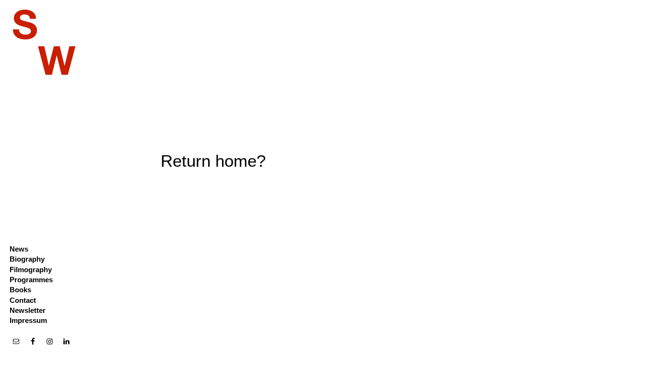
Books (20, 290)
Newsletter (28, 310)
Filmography (31, 269)
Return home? (213, 160)
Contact (23, 300)
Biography (27, 259)
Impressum (28, 320)
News (19, 249)
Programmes (31, 280)
